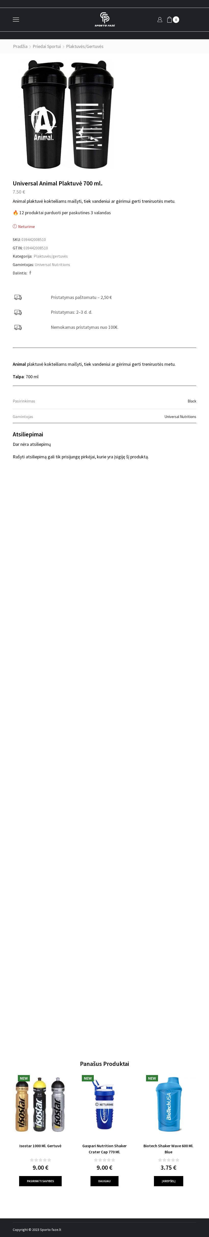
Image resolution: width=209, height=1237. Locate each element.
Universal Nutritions (52, 264)
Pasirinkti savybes (40, 1181)
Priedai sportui (47, 46)
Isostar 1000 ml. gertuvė (40, 1145)
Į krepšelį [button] (168, 1181)
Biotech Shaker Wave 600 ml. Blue (168, 1148)
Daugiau (104, 1181)
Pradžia (20, 46)
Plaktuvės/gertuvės (84, 46)
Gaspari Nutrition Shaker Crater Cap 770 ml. (104, 1148)
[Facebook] (29, 273)
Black (192, 401)
